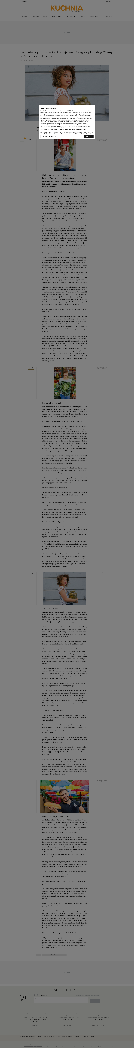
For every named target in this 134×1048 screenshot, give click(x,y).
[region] (67, 122)
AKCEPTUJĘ (88, 136)
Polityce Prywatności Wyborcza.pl (62, 129)
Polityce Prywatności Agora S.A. (78, 129)
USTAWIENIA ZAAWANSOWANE (49, 136)
